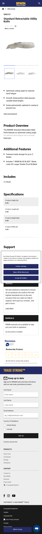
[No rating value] (10, 26)
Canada (9, 429)
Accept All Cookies (21, 278)
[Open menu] (3, 3)
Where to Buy (17, 529)
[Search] (39, 3)
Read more (7, 138)
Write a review (9, 28)
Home (3, 9)
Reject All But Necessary (21, 272)
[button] (4, 495)
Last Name (7, 400)
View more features (10, 114)
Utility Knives (11, 9)
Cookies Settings (21, 266)
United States (11, 425)
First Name (7, 390)
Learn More (9, 308)
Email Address (8, 411)
